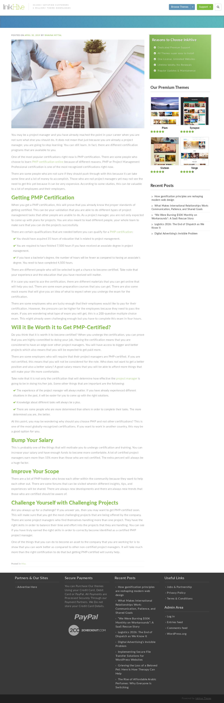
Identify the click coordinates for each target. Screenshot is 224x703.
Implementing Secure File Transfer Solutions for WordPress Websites (133, 655)
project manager (126, 378)
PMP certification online (48, 161)
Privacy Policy (176, 592)
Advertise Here (27, 587)
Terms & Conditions (179, 598)
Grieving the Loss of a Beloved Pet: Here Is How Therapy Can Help (136, 669)
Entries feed (175, 622)
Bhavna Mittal (53, 35)
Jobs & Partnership (179, 587)
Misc (23, 564)
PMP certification (121, 232)
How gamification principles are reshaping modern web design (135, 591)
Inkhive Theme (203, 698)
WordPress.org (176, 633)
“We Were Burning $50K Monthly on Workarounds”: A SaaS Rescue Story (134, 622)
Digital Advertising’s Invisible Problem (176, 233)
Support (204, 7)
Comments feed (177, 628)
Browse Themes (179, 7)
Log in (171, 616)
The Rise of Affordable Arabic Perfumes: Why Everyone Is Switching (135, 683)
